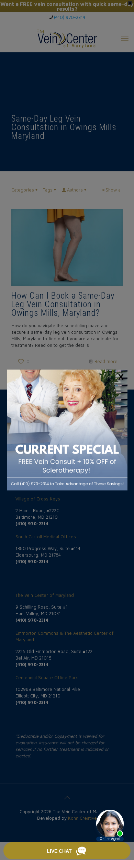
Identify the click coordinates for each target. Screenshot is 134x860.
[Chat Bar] (67, 851)
